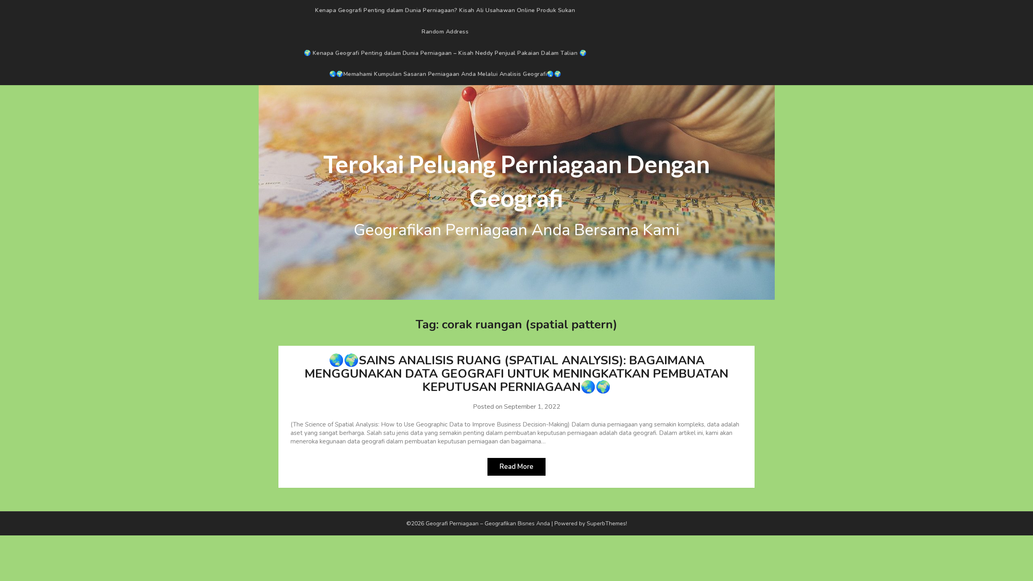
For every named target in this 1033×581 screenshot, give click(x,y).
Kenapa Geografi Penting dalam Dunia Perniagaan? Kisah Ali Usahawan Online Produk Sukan (445, 10)
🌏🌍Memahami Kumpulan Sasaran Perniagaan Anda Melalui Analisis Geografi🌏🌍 (445, 74)
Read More (516, 466)
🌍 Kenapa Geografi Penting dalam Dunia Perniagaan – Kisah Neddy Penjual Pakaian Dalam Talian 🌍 (445, 53)
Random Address (445, 32)
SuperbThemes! (607, 523)
